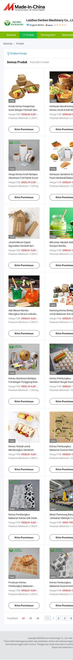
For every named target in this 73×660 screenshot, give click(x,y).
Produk (30, 34)
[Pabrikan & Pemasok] (24, 7)
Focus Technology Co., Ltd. (55, 638)
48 (37, 618)
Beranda (11, 34)
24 (23, 618)
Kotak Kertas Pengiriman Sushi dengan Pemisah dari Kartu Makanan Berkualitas (22, 110)
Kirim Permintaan (24, 129)
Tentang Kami (48, 34)
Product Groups (18, 53)
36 (30, 618)
